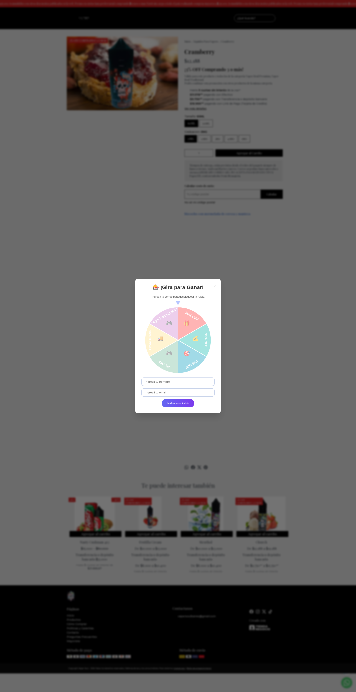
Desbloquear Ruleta (178, 403)
